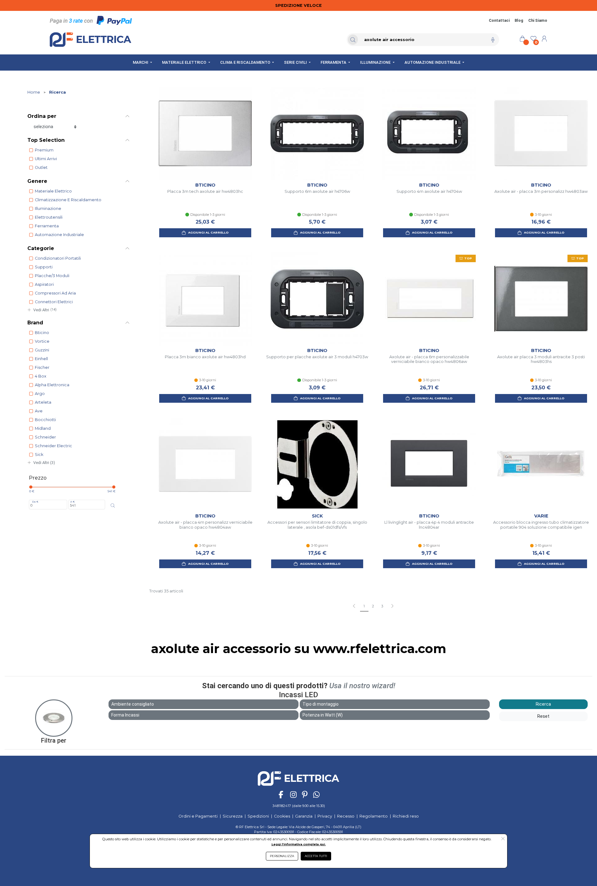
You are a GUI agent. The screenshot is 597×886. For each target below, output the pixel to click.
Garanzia (303, 816)
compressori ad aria (55, 293)
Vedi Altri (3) (44, 462)
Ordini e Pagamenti (198, 816)
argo (40, 393)
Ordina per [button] (41, 116)
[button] (392, 606)
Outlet (41, 167)
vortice (42, 341)
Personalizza (282, 856)
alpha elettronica (52, 385)
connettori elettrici (54, 301)
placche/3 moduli (52, 275)
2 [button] (373, 606)
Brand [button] (35, 323)
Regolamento (373, 816)
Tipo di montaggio (321, 704)
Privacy (324, 816)
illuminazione (48, 208)
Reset (543, 716)
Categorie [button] (40, 248)
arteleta (43, 402)
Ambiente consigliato (132, 704)
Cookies (282, 816)
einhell (41, 358)
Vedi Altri (45, 310)
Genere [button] (37, 181)
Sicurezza (233, 816)
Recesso (345, 816)
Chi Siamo (537, 20)
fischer (42, 367)
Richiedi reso (406, 816)
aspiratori (44, 284)
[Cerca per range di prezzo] (112, 506)
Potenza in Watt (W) (323, 714)
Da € (35, 501)
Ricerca (57, 92)
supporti (44, 267)
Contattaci (499, 20)
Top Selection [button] (46, 140)
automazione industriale (59, 234)
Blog (519, 20)
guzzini (42, 350)
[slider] (30, 487)
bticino (42, 332)
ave (39, 411)
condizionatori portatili (58, 258)
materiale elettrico (53, 191)
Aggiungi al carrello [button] (208, 232)
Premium (44, 150)
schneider (45, 437)
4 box (40, 376)
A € (72, 501)
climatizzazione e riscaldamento (68, 199)
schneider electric (53, 445)
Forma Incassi (125, 714)
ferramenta (47, 226)
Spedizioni (258, 816)
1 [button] (364, 606)
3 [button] (382, 606)
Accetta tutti (316, 856)
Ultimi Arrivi (46, 158)
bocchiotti (45, 419)
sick (39, 454)
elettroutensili (48, 217)
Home (33, 92)
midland (43, 428)
